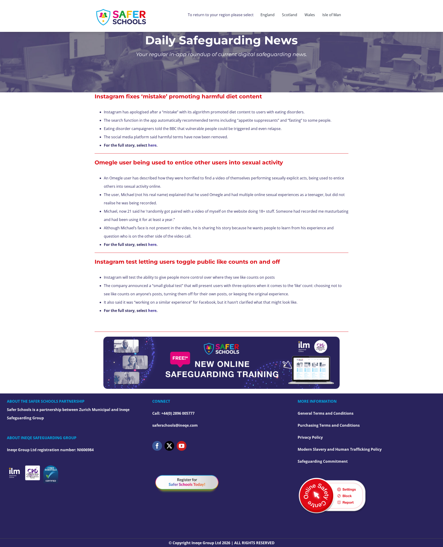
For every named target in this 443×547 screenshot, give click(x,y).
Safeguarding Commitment (323, 461)
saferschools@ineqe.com (175, 425)
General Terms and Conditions (325, 413)
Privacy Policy (310, 437)
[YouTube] (181, 446)
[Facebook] (157, 446)
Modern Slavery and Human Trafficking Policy (340, 449)
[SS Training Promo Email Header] (221, 338)
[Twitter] (169, 446)
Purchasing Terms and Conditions (329, 425)
